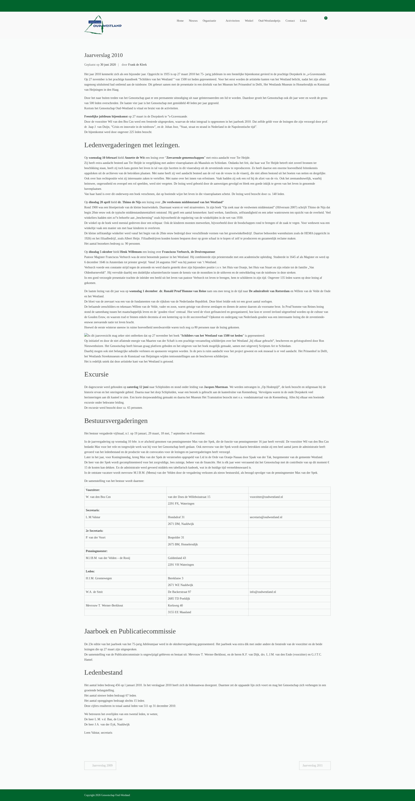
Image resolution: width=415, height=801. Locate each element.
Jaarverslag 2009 (102, 765)
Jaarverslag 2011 (313, 765)
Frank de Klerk (137, 64)
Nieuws (193, 20)
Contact (290, 20)
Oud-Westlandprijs (269, 20)
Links (303, 20)
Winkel (249, 20)
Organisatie (209, 20)
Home (180, 20)
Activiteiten (233, 20)
